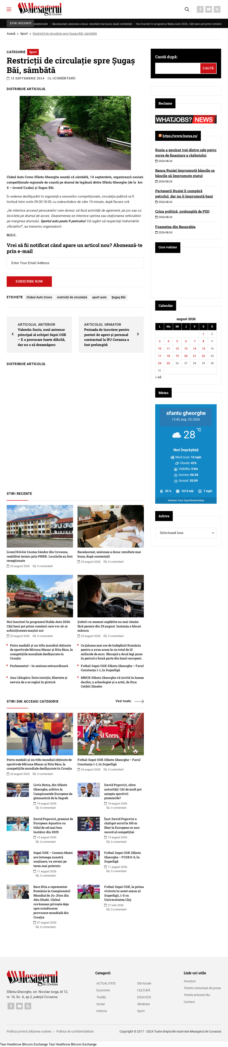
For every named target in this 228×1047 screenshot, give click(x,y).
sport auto (99, 297)
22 (203, 356)
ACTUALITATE (106, 983)
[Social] (200, 9)
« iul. (158, 377)
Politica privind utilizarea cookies (29, 1031)
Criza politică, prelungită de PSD (182, 211)
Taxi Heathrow (10, 1044)
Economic (103, 990)
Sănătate (143, 1004)
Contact (189, 1002)
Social (100, 1004)
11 (168, 348)
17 (159, 356)
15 (203, 348)
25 (168, 363)
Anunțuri (190, 981)
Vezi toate (123, 701)
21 (194, 356)
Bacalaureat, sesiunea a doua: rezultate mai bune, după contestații (72, 24)
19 (177, 356)
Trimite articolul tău (197, 995)
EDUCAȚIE (144, 997)
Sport (24, 33)
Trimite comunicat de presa (202, 988)
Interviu (101, 1011)
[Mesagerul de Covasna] (40, 9)
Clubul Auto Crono (39, 297)
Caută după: (166, 56)
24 (159, 363)
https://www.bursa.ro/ (180, 135)
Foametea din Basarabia (175, 226)
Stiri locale (144, 983)
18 (168, 356)
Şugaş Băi (119, 297)
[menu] (9, 9)
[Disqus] (75, 426)
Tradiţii (101, 997)
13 (185, 348)
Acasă (11, 33)
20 (185, 356)
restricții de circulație (72, 297)
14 (194, 348)
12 (177, 348)
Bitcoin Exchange (35, 1044)
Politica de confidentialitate (75, 1031)
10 (159, 348)
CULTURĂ (143, 990)
